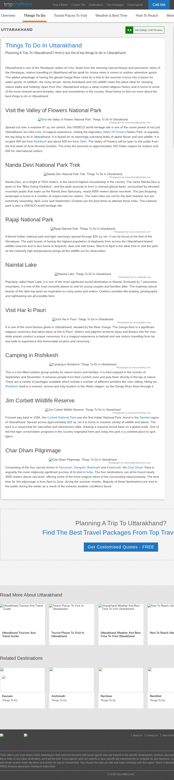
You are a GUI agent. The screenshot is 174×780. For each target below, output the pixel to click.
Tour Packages (115, 4)
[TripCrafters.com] (18, 5)
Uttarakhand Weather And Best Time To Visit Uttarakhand (120, 634)
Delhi (83, 141)
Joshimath (58, 696)
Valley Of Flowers (114, 132)
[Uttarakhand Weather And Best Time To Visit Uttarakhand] (120, 616)
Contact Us (152, 735)
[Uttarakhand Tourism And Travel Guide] (22, 616)
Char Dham (135, 467)
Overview (8, 15)
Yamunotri (65, 467)
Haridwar (106, 696)
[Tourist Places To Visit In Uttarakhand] (71, 616)
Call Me (159, 5)
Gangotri (80, 467)
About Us (137, 735)
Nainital (145, 417)
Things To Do (34, 15)
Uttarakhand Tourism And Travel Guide (19, 634)
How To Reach (147, 15)
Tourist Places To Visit (70, 15)
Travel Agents (135, 4)
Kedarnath (114, 467)
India (70, 67)
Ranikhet (155, 696)
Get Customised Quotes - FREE (121, 547)
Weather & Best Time (111, 15)
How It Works (60, 4)
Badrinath (93, 467)
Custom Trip (78, 4)
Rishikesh (40, 141)
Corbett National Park (61, 417)
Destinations (96, 4)
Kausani (7, 696)
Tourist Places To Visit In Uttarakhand (67, 634)
